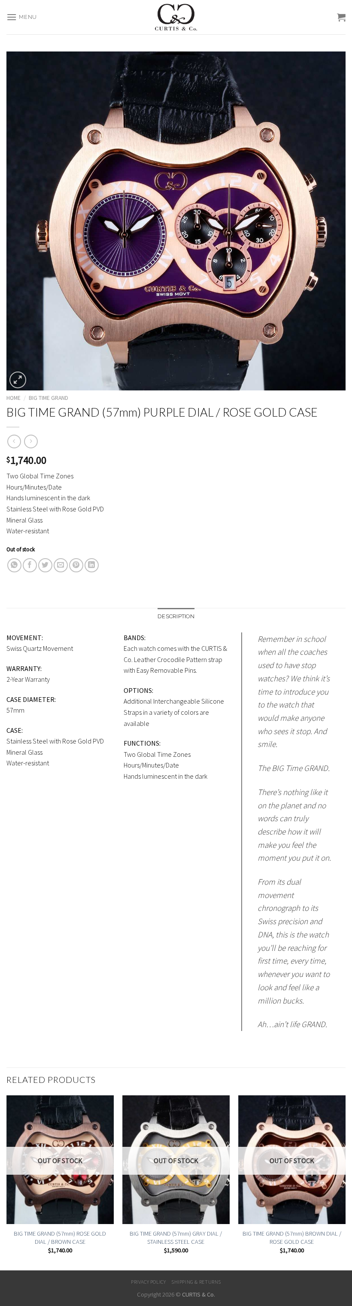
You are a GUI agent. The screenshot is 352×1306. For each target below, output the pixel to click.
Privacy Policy (148, 1282)
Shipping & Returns (196, 1282)
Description (176, 616)
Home (13, 398)
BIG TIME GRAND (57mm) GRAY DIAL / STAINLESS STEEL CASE (176, 1238)
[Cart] (341, 17)
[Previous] (6, 1182)
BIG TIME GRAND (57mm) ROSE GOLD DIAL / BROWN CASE (60, 1238)
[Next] (345, 1182)
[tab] (176, 616)
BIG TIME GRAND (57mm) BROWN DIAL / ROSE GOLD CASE (292, 1238)
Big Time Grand (48, 398)
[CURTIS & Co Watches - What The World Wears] (176, 17)
